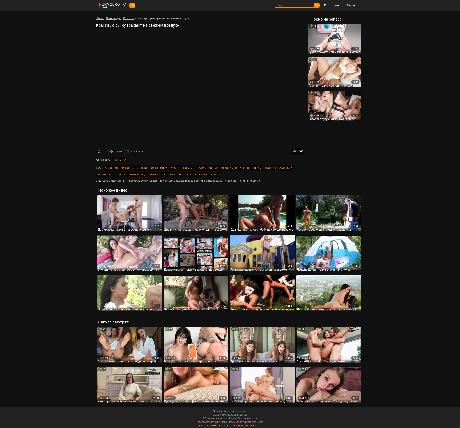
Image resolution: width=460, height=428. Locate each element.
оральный (140, 168)
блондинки (204, 168)
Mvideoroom (252, 425)
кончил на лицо (135, 174)
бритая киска (223, 168)
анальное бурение (117, 168)
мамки (153, 174)
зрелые (102, 174)
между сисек (188, 174)
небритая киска (210, 174)
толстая (270, 168)
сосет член (168, 174)
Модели (351, 5)
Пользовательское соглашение (224, 425)
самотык (115, 174)
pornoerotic (112, 4)
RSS (201, 425)
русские (175, 168)
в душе (240, 168)
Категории (331, 5)
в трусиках (254, 168)
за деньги (285, 168)
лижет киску (158, 168)
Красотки (119, 159)
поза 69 (188, 168)
